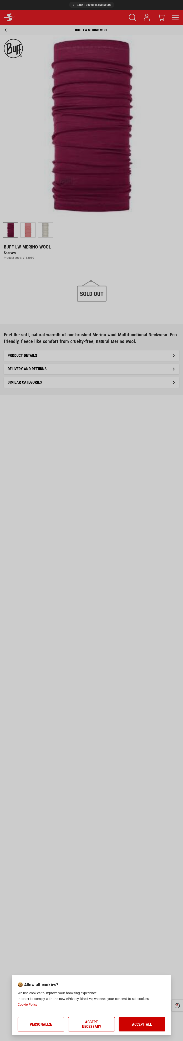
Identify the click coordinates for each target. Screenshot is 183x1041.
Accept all (142, 1024)
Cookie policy (27, 1004)
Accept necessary (91, 1024)
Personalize (41, 1024)
